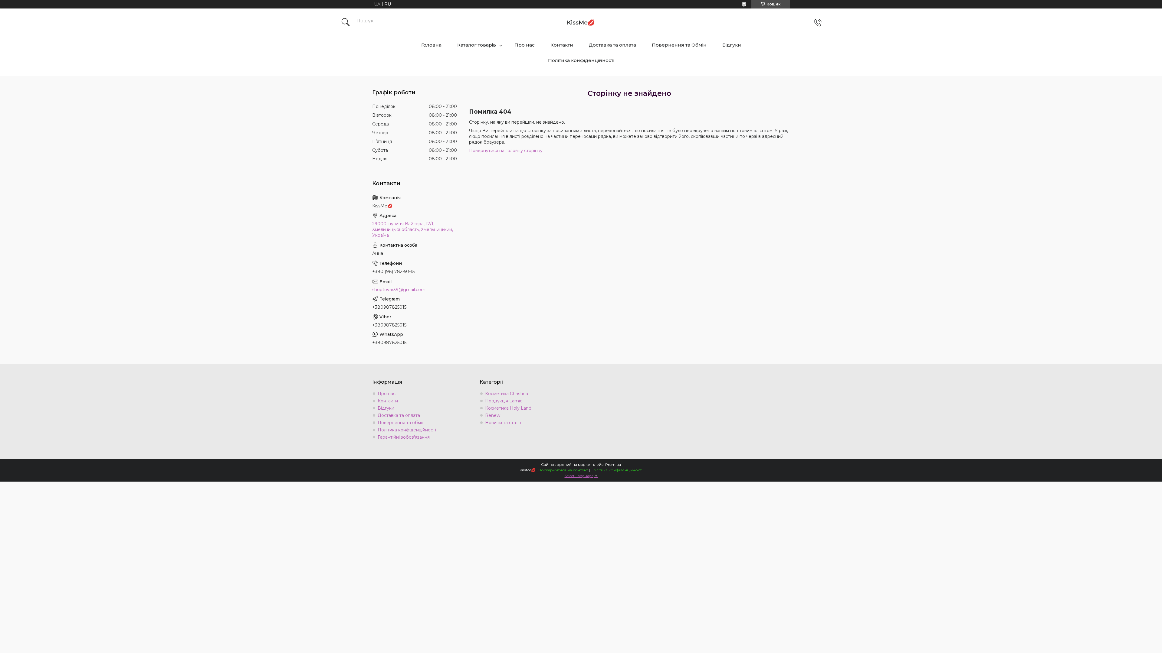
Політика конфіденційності (581, 60)
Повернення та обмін (401, 422)
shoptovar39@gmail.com (398, 289)
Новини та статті (503, 422)
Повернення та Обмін (679, 45)
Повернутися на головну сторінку (506, 150)
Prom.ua (613, 464)
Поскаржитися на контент (563, 470)
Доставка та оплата (612, 45)
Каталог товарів (476, 45)
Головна (431, 45)
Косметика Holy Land (508, 408)
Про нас (524, 45)
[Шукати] (345, 22)
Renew (492, 415)
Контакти (561, 45)
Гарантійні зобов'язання (404, 437)
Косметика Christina (506, 393)
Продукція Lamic (503, 401)
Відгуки (731, 45)
